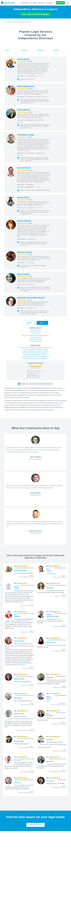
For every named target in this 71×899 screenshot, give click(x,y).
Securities (56, 50)
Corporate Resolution (35, 330)
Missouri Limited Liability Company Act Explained (35, 349)
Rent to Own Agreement (35, 339)
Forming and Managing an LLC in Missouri (35, 354)
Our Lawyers (33, 2)
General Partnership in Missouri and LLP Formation (35, 351)
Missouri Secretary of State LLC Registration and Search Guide (35, 347)
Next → (42, 323)
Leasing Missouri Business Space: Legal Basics (35, 358)
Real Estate (40, 50)
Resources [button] (41, 2)
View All (28, 323)
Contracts (7, 50)
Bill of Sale (35, 333)
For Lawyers (49, 2)
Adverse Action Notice (35, 337)
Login (67, 2)
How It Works (24, 2)
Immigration (24, 50)
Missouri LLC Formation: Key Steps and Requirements (35, 356)
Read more (22, 664)
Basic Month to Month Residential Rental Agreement (35, 335)
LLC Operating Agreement (35, 341)
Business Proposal (35, 332)
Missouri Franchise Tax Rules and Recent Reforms (35, 353)
